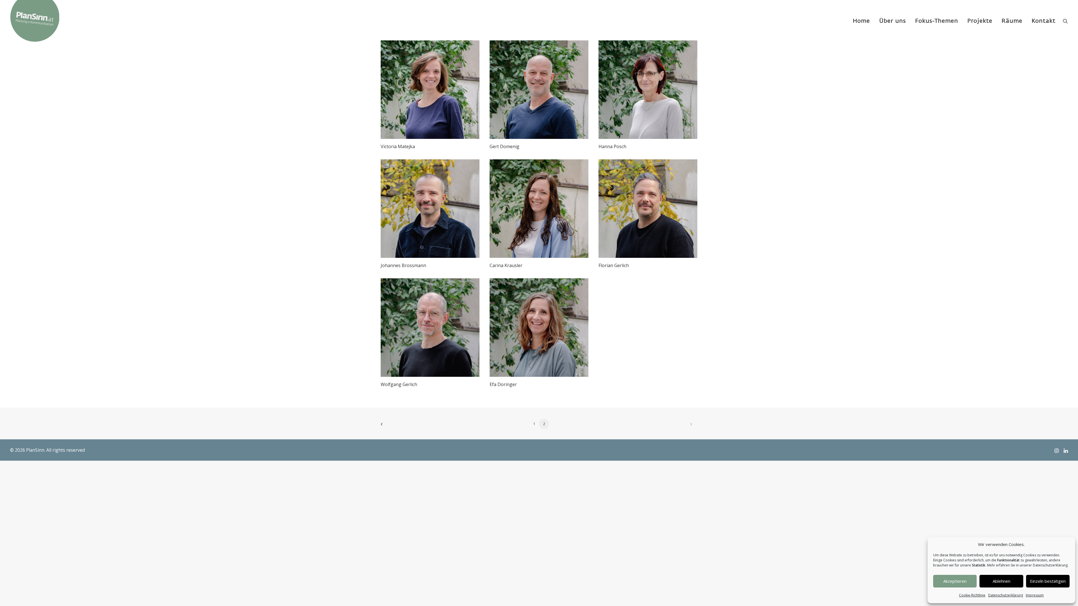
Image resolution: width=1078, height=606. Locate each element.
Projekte (979, 21)
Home (861, 21)
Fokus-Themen (936, 21)
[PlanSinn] (34, 21)
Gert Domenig (504, 146)
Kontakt (1044, 21)
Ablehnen (1001, 581)
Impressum (1035, 595)
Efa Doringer (503, 384)
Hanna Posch (612, 146)
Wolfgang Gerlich (399, 384)
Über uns (892, 21)
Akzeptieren (955, 581)
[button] (1065, 21)
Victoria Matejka (398, 146)
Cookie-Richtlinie (972, 595)
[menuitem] (861, 21)
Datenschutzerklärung (1005, 595)
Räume (1012, 21)
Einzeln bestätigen (1048, 581)
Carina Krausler (506, 265)
